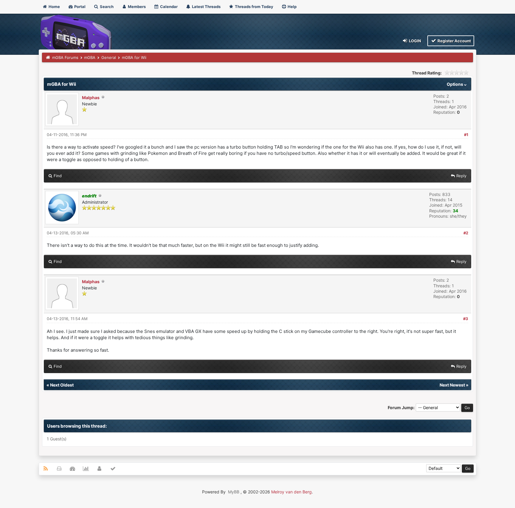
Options (455, 84)
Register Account (454, 40)
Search (106, 6)
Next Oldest (62, 384)
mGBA (89, 57)
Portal (79, 6)
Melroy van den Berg (291, 491)
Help (292, 6)
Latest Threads (206, 6)
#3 (465, 318)
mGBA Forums (65, 57)
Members (136, 6)
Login (414, 40)
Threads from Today (253, 6)
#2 (465, 232)
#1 (466, 134)
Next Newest (452, 384)
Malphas (91, 97)
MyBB (233, 491)
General (108, 57)
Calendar (168, 6)
